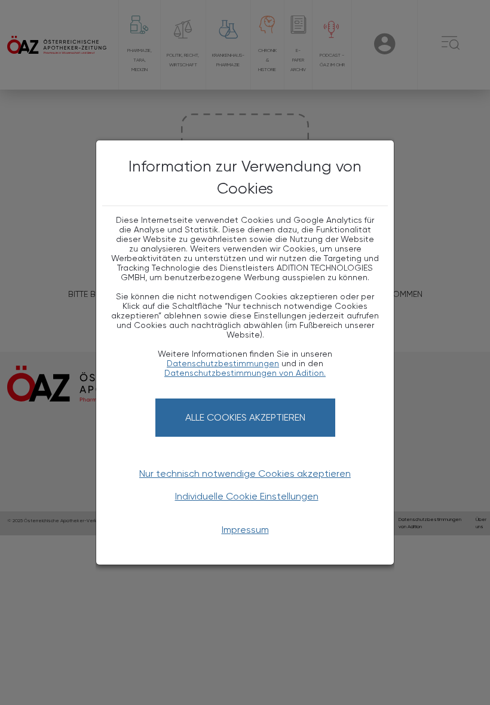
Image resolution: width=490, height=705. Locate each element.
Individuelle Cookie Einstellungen (246, 496)
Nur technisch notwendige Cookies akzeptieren (245, 473)
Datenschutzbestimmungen (223, 363)
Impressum (245, 529)
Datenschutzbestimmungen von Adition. (245, 373)
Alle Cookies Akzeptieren (245, 417)
